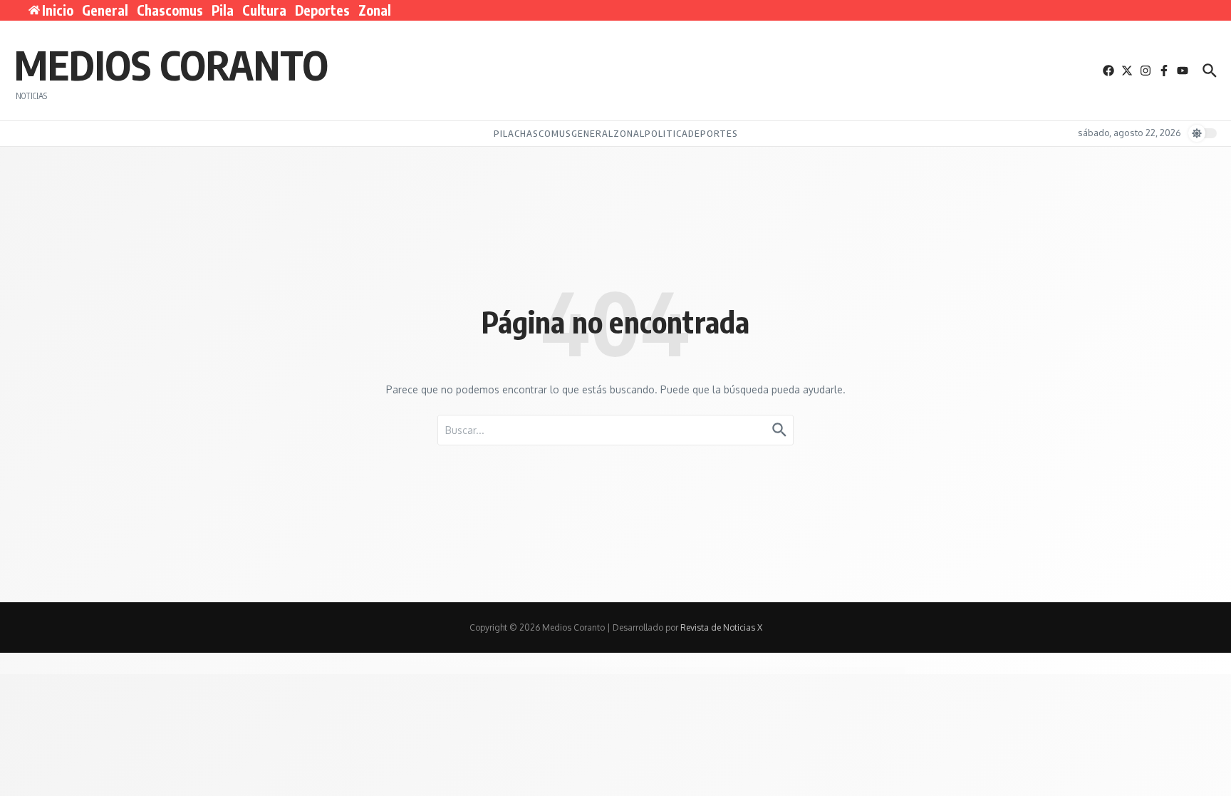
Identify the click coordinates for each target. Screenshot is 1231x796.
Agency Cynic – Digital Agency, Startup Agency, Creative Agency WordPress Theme (779, 670)
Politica (666, 133)
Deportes (322, 10)
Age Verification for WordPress (689, 670)
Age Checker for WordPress (665, 670)
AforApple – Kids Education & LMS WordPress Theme (633, 670)
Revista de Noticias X (721, 627)
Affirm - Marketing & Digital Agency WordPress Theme (536, 670)
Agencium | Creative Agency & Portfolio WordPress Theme (725, 670)
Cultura (264, 10)
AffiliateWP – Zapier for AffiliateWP (500, 670)
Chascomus (170, 10)
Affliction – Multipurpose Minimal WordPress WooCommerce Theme (586, 670)
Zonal (374, 10)
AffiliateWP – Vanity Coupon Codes (447, 670)
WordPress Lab (427, 670)
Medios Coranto (171, 64)
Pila (223, 10)
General (105, 10)
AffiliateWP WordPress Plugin (473, 670)
